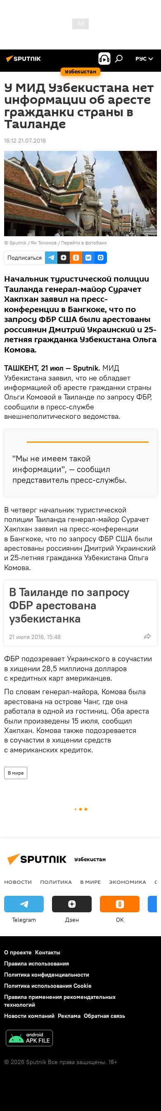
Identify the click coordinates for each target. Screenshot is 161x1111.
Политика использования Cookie (48, 985)
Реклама (69, 1015)
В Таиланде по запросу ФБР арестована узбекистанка (69, 605)
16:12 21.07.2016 (25, 140)
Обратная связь (104, 1015)
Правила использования (36, 963)
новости (18, 882)
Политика (56, 882)
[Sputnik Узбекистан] (24, 62)
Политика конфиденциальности (46, 974)
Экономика (127, 882)
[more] (147, 636)
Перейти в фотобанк (84, 243)
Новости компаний (29, 1015)
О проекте (18, 952)
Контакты (47, 952)
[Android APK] (29, 1039)
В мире (16, 773)
